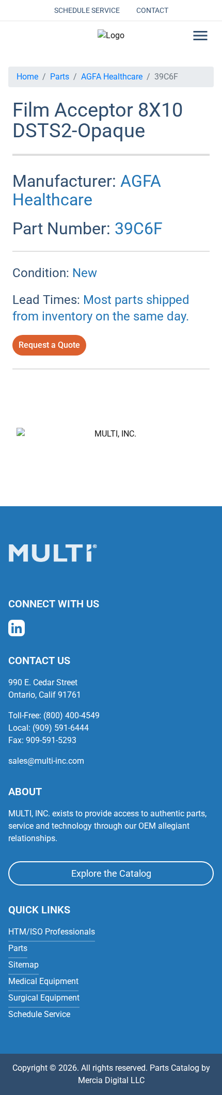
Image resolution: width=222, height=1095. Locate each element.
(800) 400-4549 (71, 715)
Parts (59, 77)
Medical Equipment (43, 981)
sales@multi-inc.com (46, 761)
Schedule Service (87, 10)
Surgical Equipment (44, 998)
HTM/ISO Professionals (51, 932)
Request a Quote (49, 345)
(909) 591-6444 (61, 728)
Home (27, 77)
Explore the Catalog (111, 873)
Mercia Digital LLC (111, 1080)
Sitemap (23, 965)
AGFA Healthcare (111, 77)
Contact (152, 10)
